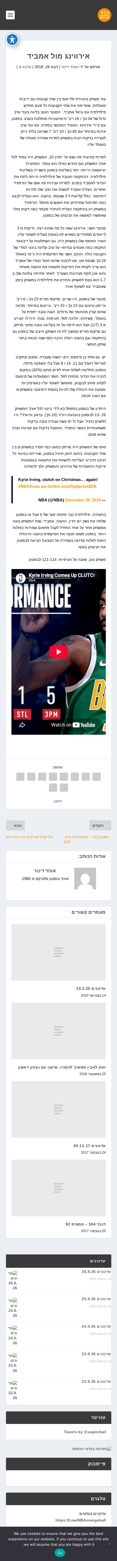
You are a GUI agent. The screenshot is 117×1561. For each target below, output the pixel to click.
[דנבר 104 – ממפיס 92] (58, 1188)
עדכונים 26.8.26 (96, 1271)
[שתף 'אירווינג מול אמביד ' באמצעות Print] (53, 787)
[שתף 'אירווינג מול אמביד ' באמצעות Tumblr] (64, 776)
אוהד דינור (69, 67)
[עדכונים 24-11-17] (58, 1109)
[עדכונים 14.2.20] (58, 952)
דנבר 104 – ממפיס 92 (86, 1224)
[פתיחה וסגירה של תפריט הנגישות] (12, 39)
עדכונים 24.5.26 (96, 1326)
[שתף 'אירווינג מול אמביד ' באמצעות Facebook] (96, 776)
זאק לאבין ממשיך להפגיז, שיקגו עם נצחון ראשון (62, 1067)
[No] (109, 1544)
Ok (59, 1553)
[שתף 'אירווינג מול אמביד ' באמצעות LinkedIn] (42, 776)
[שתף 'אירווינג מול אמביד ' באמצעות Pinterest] (53, 776)
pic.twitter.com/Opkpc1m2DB (69, 486)
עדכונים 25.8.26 (96, 1299)
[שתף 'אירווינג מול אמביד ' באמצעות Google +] (74, 776)
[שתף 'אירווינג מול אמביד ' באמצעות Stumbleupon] (20, 776)
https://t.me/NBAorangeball (81, 1520)
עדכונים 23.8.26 (96, 1354)
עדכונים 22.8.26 (96, 1381)
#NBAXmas (29, 486)
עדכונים (25, 67)
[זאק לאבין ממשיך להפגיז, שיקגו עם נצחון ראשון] (58, 1031)
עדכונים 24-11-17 (89, 1145)
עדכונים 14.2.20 (91, 988)
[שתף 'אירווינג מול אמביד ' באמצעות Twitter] (85, 776)
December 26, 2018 (83, 500)
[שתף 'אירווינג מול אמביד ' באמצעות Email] (64, 787)
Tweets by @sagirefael (85, 1432)
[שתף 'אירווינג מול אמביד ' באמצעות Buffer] (31, 776)
